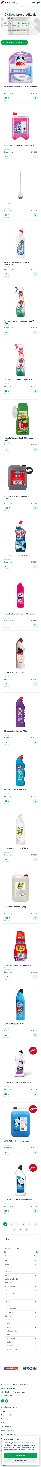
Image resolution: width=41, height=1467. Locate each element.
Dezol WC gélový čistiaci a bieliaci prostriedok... (16, 263)
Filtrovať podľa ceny (12, 1248)
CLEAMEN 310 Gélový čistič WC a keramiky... (16, 498)
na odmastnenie (11, 1331)
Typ (6, 1290)
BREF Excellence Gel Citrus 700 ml (16, 555)
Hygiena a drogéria (22, 23)
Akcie (3, 1411)
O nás (3, 1423)
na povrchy (9, 1346)
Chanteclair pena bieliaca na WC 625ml (18, 380)
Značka (7, 1305)
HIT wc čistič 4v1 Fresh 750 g (14, 790)
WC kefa (6, 204)
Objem (7, 1275)
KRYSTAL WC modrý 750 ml (14, 1024)
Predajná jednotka (11, 1279)
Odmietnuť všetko (20, 1460)
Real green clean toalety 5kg (14, 907)
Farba (7, 1264)
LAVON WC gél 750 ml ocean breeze (17, 1200)
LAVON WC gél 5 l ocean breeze (16, 1141)
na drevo (8, 1323)
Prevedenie (8, 1283)
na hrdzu (8, 1327)
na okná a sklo (10, 1338)
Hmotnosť (8, 1268)
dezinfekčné (9, 1312)
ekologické (8, 1316)
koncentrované (10, 1320)
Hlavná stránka (6, 1415)
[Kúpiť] (35, 98)
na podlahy (9, 1342)
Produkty (4, 1419)
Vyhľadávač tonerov (8, 1434)
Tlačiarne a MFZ (7, 1427)
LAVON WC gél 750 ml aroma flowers (18, 1083)
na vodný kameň (11, 1349)
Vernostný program (8, 1430)
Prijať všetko (20, 1455)
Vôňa (6, 1298)
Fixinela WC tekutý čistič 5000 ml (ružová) (19, 145)
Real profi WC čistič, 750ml (13, 672)
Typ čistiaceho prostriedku (14, 1294)
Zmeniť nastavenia (28, 1450)
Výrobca (8, 1301)
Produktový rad (10, 1286)
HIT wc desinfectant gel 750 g (15, 731)
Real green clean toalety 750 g (15, 848)
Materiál (8, 1272)
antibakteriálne (10, 1309)
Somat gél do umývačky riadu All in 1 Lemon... (17, 966)
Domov (9, 23)
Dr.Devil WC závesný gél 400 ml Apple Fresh (18, 439)
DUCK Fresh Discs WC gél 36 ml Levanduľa (20, 87)
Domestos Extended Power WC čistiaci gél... (18, 615)
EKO (6, 1260)
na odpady (8, 1335)
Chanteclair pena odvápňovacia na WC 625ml (18, 322)
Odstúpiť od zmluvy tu (9, 1407)
